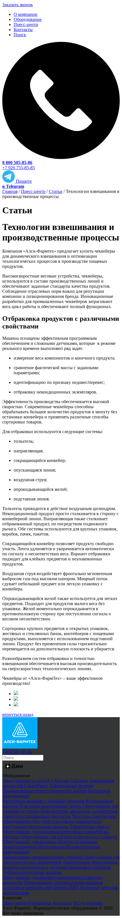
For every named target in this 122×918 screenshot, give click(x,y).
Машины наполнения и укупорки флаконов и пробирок (56, 867)
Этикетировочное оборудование (33, 846)
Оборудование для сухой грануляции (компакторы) (52, 821)
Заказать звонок (17, 4)
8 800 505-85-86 (17, 162)
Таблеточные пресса (89, 826)
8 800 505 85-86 (17, 752)
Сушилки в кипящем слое (27, 887)
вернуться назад (17, 714)
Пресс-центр (26, 24)
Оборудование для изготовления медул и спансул (69, 836)
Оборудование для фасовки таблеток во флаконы (49, 841)
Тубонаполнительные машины (32, 872)
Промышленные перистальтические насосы (44, 790)
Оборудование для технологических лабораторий (60, 860)
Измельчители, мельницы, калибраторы (79, 811)
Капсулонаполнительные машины (35, 826)
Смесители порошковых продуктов (36, 816)
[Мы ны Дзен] (14, 770)
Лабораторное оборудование (90, 862)
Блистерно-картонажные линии (50, 806)
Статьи (55, 191)
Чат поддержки (87, 902)
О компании (25, 14)
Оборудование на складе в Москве (35, 780)
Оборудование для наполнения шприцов (63, 882)
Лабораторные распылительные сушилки (43, 857)
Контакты (23, 29)
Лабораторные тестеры (71, 785)
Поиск (20, 34)
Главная (10, 191)
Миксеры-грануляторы (94, 816)
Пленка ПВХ (66, 887)
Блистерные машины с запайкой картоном (43, 801)
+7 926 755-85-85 (18, 167)
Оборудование (28, 19)
